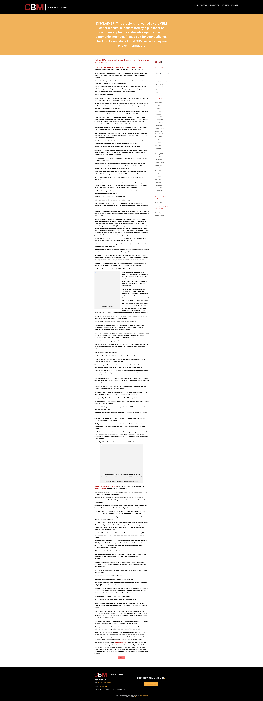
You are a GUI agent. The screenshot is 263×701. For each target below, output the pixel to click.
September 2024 (159, 168)
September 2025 (159, 134)
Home (196, 5)
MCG (136, 696)
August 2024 (158, 171)
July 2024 (157, 173)
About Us (203, 5)
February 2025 (159, 154)
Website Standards (143, 695)
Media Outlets (213, 5)
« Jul (156, 92)
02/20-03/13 (158, 203)
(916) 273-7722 (102, 686)
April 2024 (158, 182)
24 (156, 87)
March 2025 (158, 151)
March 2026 (158, 117)
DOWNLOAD (121, 657)
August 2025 (158, 137)
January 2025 (159, 156)
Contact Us (224, 5)
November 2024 (159, 162)
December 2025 (159, 125)
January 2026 (159, 122)
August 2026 (158, 102)
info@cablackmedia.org (104, 682)
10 (156, 81)
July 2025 (157, 139)
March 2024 (158, 185)
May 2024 (158, 179)
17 (156, 84)
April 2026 (158, 114)
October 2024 (158, 165)
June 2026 (158, 108)
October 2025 (158, 131)
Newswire (234, 5)
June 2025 (158, 142)
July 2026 (157, 105)
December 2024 (159, 159)
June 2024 (158, 176)
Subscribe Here (151, 684)
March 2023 (158, 188)
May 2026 (158, 111)
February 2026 (159, 119)
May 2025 (158, 145)
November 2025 (159, 128)
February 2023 (159, 190)
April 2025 (158, 148)
